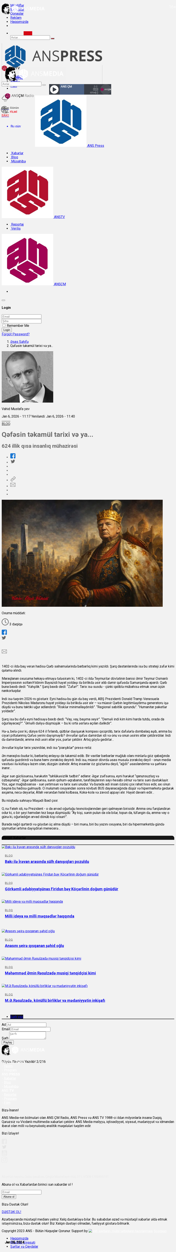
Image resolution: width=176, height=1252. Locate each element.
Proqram (10, 1099)
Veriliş (15, 228)
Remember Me (18, 326)
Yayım (8, 1066)
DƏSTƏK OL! (11, 1212)
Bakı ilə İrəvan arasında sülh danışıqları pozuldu (47, 861)
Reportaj (17, 224)
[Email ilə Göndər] (12, 486)
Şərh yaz (16, 1017)
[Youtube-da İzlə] (4, 1155)
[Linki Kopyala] (12, 480)
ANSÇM (59, 284)
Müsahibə (18, 161)
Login (6, 330)
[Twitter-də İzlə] (4, 1148)
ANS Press (95, 146)
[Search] (28, 33)
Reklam (15, 18)
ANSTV (59, 217)
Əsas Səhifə (19, 342)
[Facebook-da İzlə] (4, 1143)
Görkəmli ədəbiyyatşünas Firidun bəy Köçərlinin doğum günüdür (61, 889)
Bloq (14, 157)
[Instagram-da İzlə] (4, 1162)
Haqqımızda (19, 22)
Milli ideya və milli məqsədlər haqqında (39, 916)
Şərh (5, 1038)
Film (7, 1103)
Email (6, 1029)
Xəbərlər (16, 153)
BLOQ (6, 424)
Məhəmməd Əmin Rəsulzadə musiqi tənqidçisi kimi (50, 973)
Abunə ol (8, 1196)
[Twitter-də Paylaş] (12, 462)
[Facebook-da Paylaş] (12, 457)
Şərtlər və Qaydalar (24, 1247)
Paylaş (7, 1042)
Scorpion (160, 1231)
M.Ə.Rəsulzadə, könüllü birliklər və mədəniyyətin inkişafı (55, 1000)
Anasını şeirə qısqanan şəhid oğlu (34, 945)
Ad (4, 1025)
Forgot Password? (16, 334)
